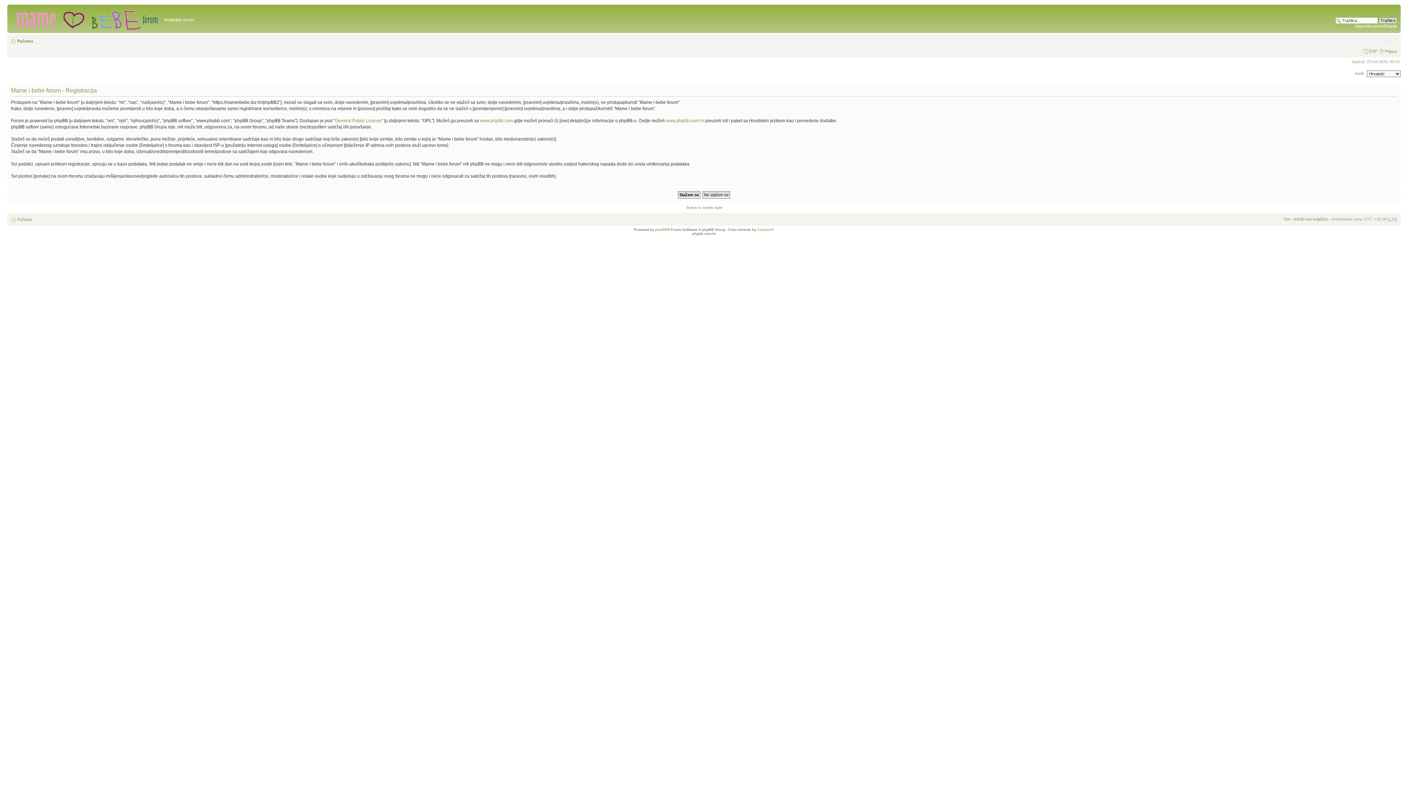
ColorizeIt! (765, 230)
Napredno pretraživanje (1376, 26)
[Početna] (86, 18)
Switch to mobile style (704, 208)
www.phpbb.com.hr (685, 120)
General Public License (358, 120)
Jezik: (1359, 73)
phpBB (661, 230)
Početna (25, 41)
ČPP (1373, 51)
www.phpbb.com (496, 120)
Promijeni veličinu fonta (1391, 39)
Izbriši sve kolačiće (1311, 219)
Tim (1286, 219)
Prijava (1391, 51)
